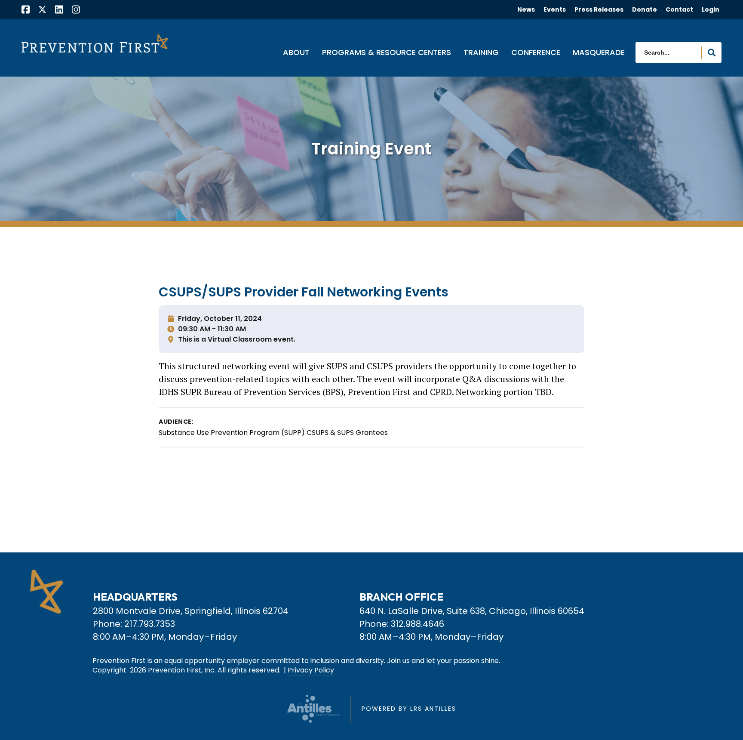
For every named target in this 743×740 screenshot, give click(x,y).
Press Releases (598, 9)
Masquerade (599, 53)
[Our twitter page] (42, 9)
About (296, 53)
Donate (644, 9)
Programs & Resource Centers (386, 53)
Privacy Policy (311, 670)
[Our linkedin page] (59, 10)
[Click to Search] (711, 53)
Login (710, 9)
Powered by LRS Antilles (409, 708)
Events (554, 9)
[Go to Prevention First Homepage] (94, 43)
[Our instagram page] (76, 10)
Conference (535, 53)
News (526, 9)
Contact (679, 9)
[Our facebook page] (25, 10)
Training (481, 53)
